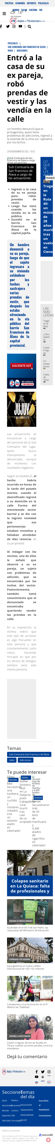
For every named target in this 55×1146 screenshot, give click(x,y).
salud (30, 870)
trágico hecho (27, 777)
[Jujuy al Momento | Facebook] (2, 26)
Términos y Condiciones (11, 1131)
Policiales (43, 3)
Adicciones (25, 760)
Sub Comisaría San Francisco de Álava (29, 754)
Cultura (14, 1110)
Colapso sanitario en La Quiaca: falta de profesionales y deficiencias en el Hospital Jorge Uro (30, 891)
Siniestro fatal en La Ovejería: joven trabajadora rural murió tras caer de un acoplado (27, 803)
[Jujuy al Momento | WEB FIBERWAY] (36, 1082)
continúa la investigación (19, 1036)
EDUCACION (26, 1105)
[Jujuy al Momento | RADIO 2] (43, 1082)
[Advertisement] (27, 708)
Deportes (31, 3)
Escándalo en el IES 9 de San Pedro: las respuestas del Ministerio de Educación (28, 929)
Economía (20, 3)
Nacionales (7, 1105)
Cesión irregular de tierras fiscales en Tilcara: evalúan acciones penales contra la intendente (29, 1045)
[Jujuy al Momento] (13, 1073)
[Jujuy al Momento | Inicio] (52, 1091)
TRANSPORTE (26, 1110)
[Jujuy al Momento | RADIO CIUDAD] (49, 1082)
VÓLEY (11, 998)
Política (9, 3)
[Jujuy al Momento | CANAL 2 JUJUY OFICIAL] (43, 1077)
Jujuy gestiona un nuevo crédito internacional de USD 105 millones (25, 967)
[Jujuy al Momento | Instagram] (14, 26)
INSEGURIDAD (27, 1115)
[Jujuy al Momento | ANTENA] (49, 1077)
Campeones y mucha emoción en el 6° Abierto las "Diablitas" (27, 1006)
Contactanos (45, 1115)
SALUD (23, 1120)
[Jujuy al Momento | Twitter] (8, 26)
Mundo (5, 1110)
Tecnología (16, 1120)
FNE (13, 1115)
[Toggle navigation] (4, 13)
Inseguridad (14, 779)
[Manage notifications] (48, 1140)
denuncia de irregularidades (21, 921)
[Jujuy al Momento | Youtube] (20, 26)
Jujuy (4, 1100)
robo (11, 760)
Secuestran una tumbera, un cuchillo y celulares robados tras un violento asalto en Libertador (14, 809)
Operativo (38, 797)
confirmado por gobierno (19, 959)
